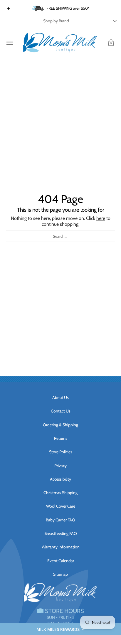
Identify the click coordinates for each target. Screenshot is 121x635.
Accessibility (60, 479)
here (100, 218)
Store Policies (60, 451)
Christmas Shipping (60, 492)
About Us (60, 397)
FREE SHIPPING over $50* (68, 8)
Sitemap (60, 574)
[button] (60, 629)
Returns (60, 438)
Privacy (60, 465)
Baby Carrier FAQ (60, 520)
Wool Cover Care (60, 506)
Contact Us (60, 411)
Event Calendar (60, 560)
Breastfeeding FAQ (60, 533)
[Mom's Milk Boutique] (60, 43)
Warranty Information (61, 547)
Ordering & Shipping (60, 424)
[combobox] (60, 236)
